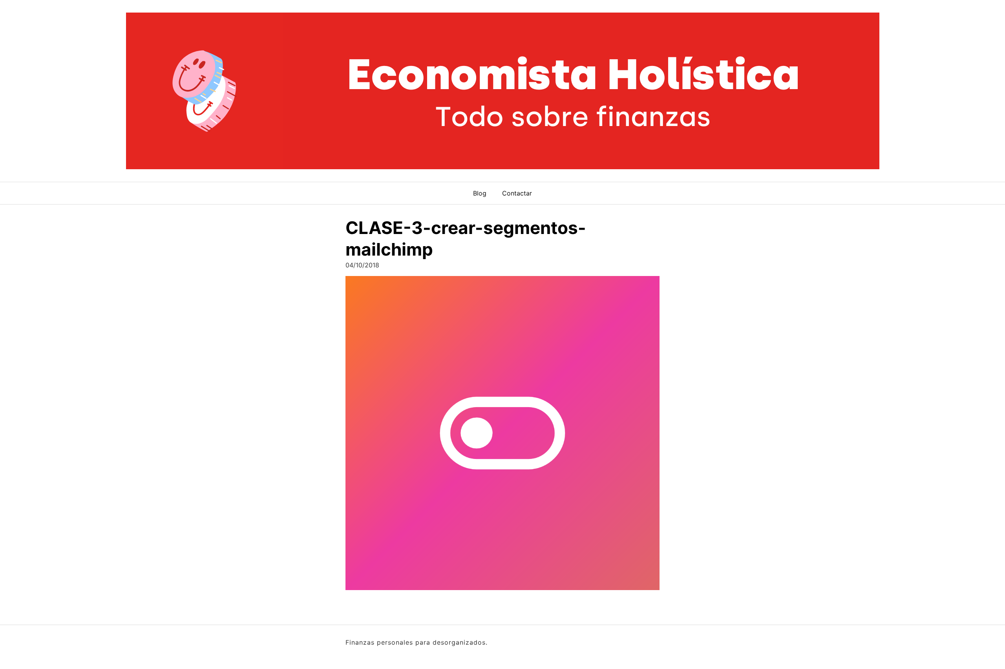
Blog (479, 193)
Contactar (517, 193)
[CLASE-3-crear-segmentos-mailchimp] (502, 435)
